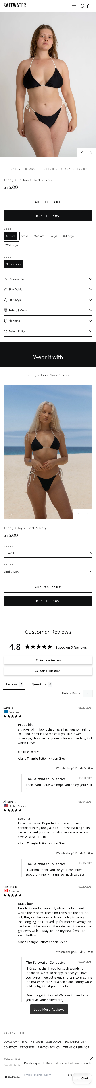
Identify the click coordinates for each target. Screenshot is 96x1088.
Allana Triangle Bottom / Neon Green (42, 758)
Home (13, 168)
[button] (82, 6)
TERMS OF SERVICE (76, 1047)
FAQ (25, 1041)
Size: (9, 546)
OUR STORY (11, 1041)
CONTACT (10, 1047)
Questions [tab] (39, 684)
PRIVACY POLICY (49, 1047)
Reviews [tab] (11, 684)
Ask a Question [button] (50, 671)
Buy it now (48, 215)
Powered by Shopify (12, 1065)
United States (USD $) (17, 1077)
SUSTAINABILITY (75, 1041)
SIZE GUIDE (54, 1041)
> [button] (49, 1009)
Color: (10, 565)
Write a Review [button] (50, 660)
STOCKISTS (27, 1047)
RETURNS (37, 1041)
